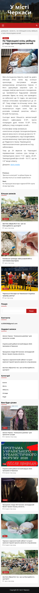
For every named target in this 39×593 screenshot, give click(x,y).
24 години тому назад (10, 509)
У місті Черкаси (19, 9)
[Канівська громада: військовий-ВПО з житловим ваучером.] (19, 244)
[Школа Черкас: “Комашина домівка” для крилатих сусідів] (19, 418)
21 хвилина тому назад (10, 437)
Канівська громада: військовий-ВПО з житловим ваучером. (17, 260)
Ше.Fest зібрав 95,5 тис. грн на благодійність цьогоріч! (14, 225)
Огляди (5, 393)
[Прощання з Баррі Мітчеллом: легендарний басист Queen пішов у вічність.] (19, 490)
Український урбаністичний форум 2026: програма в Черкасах (17, 345)
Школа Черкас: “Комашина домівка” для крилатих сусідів (17, 337)
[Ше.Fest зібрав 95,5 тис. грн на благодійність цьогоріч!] (19, 209)
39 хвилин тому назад (10, 473)
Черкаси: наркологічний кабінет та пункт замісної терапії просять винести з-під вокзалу (19, 361)
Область (5, 38)
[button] (3, 25)
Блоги (5, 382)
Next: (19, 183)
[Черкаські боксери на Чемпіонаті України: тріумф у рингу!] (19, 279)
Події (4, 397)
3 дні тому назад (8, 298)
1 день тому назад (9, 228)
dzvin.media (15, 164)
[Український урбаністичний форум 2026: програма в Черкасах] (19, 454)
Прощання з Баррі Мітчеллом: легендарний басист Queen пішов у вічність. (18, 353)
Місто (5, 386)
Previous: (17, 175)
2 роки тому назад (9, 46)
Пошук (4, 304)
